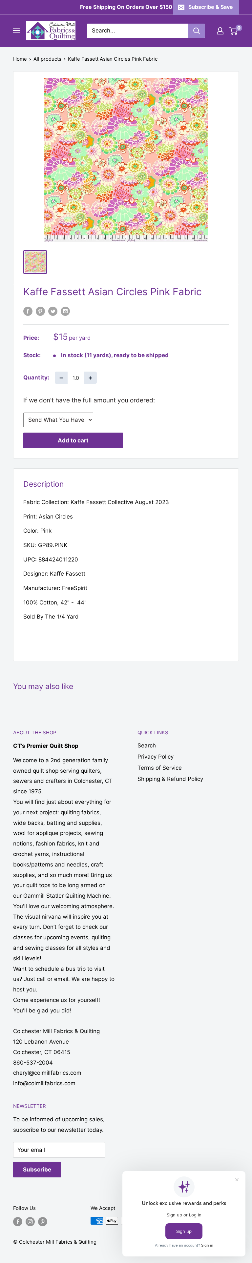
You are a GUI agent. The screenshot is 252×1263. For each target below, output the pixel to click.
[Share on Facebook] (27, 311)
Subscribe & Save (210, 7)
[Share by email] (65, 311)
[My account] (220, 30)
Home (20, 59)
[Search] (196, 31)
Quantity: (36, 377)
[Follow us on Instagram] (30, 1221)
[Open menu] (16, 30)
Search (146, 745)
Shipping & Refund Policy (170, 779)
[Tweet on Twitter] (52, 311)
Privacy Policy (155, 756)
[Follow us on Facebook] (17, 1221)
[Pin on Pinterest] (40, 311)
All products (47, 59)
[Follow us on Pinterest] (42, 1221)
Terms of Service (159, 767)
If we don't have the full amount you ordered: (89, 400)
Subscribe (37, 1169)
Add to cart (73, 440)
